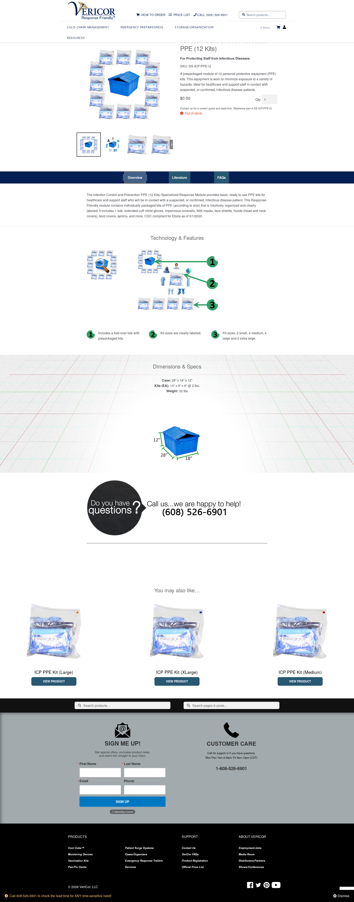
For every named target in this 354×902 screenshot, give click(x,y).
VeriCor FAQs (190, 854)
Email (83, 781)
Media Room (246, 854)
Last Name (132, 763)
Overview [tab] (135, 177)
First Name (87, 763)
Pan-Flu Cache (77, 867)
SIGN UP (122, 801)
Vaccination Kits (78, 860)
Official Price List (193, 867)
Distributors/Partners (252, 860)
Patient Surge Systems (139, 848)
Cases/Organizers (136, 854)
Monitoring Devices (80, 854)
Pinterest (266, 885)
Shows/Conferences (251, 867)
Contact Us (188, 848)
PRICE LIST (182, 15)
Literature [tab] (179, 177)
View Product (54, 681)
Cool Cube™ (76, 848)
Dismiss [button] (343, 895)
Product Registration (195, 860)
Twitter (258, 885)
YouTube (276, 885)
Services (130, 867)
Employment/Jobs (250, 848)
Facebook (250, 885)
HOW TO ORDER (153, 15)
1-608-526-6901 (231, 768)
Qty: (258, 99)
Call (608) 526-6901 (212, 15)
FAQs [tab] (221, 177)
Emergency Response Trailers (144, 860)
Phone (129, 781)
